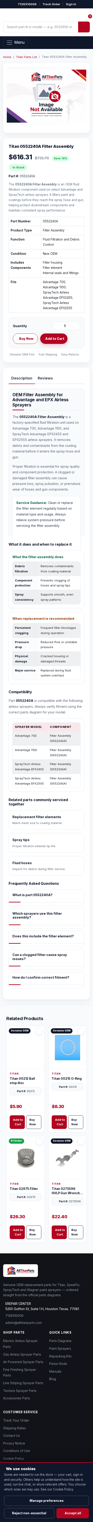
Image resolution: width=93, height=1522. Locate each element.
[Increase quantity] (76, 326)
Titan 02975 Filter (24, 1189)
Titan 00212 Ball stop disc (22, 1081)
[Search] (84, 27)
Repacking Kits (60, 1356)
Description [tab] (21, 378)
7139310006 (27, 4)
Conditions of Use (16, 1451)
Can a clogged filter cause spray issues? (39, 956)
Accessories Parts (16, 1398)
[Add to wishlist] (75, 338)
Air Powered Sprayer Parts (23, 1362)
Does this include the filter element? (43, 936)
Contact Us (11, 1435)
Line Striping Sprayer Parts (23, 1383)
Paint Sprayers (60, 1348)
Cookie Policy (13, 1458)
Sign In (71, 4)
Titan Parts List (26, 57)
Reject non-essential (29, 1513)
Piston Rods (58, 1364)
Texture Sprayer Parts (20, 1391)
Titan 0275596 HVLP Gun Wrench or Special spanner (66, 1191)
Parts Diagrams (60, 1341)
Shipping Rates (14, 1428)
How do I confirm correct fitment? (40, 977)
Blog (52, 1379)
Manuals (55, 1371)
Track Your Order (16, 1420)
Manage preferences (47, 1501)
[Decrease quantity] (57, 326)
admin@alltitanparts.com (23, 1323)
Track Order (51, 4)
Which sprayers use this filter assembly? (37, 915)
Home (7, 57)
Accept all (73, 1513)
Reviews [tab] (45, 378)
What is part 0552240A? (32, 895)
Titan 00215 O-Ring (67, 1078)
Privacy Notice (14, 1443)
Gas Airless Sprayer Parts (22, 1354)
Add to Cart (54, 338)
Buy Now (26, 338)
